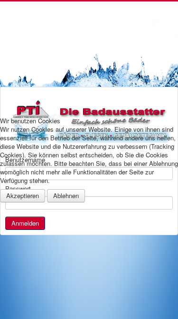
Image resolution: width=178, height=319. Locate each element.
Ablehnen (66, 195)
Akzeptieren (22, 195)
